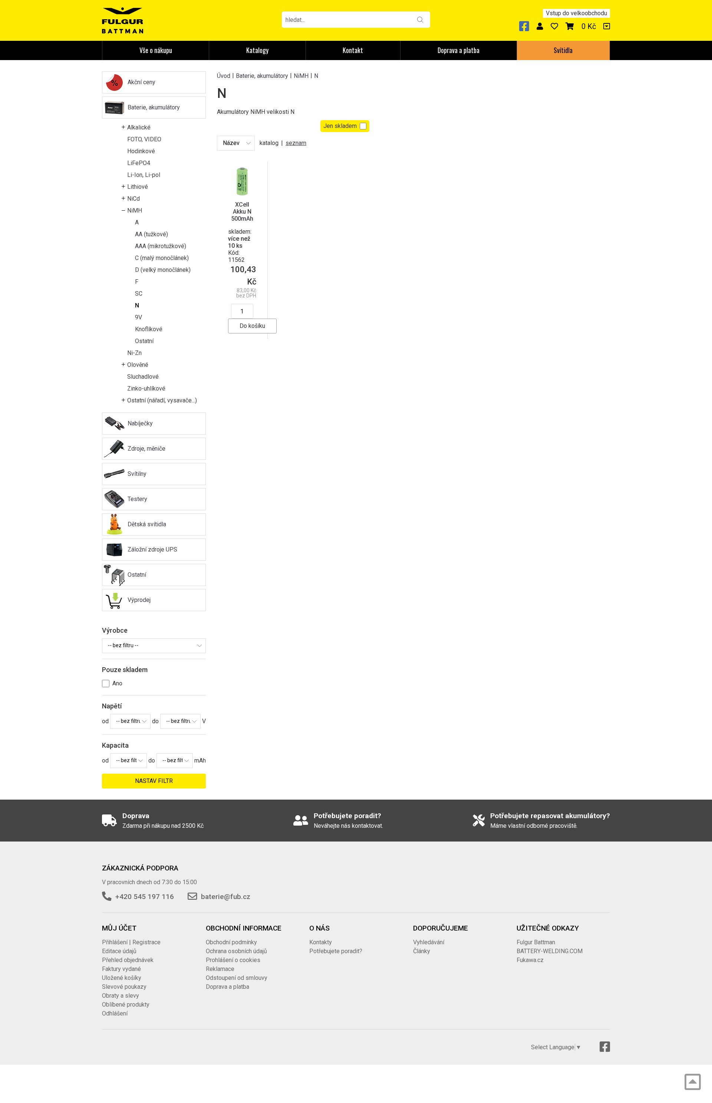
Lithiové (137, 186)
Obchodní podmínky (231, 942)
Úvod (223, 75)
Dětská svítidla (147, 524)
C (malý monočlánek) (162, 257)
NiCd (133, 198)
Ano (117, 683)
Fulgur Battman (536, 942)
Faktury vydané (121, 968)
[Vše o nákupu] (606, 26)
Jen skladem (340, 125)
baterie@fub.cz (225, 896)
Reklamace (220, 968)
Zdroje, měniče (146, 448)
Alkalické (139, 127)
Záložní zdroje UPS (152, 549)
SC (138, 293)
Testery (137, 499)
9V (138, 317)
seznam (296, 142)
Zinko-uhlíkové (146, 388)
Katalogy (257, 50)
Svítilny (137, 473)
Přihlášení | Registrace (131, 942)
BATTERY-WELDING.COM (550, 951)
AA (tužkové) (151, 234)
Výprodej (139, 599)
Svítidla (563, 50)
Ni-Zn (134, 352)
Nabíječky (140, 423)
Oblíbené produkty (125, 1004)
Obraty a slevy (120, 995)
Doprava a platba (458, 50)
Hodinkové (141, 151)
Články (421, 951)
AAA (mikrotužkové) (160, 246)
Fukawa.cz (530, 960)
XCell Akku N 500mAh (242, 211)
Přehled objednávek (128, 960)
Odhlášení (115, 1013)
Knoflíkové (148, 329)
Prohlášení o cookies (233, 960)
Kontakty (320, 942)
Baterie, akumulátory (154, 107)
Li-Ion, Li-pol (143, 174)
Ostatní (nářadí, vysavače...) (162, 400)
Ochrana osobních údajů (236, 951)
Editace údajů (119, 951)
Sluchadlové (143, 376)
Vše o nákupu (155, 50)
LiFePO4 (138, 163)
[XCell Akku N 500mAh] (242, 180)
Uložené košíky (121, 977)
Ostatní (144, 341)
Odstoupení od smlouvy (236, 977)
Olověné (137, 364)
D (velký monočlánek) (163, 269)
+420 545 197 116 (144, 896)
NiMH (134, 210)
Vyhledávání (428, 942)
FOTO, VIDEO (144, 139)
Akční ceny (141, 82)
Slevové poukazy (124, 986)
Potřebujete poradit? (335, 951)
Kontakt (353, 50)
